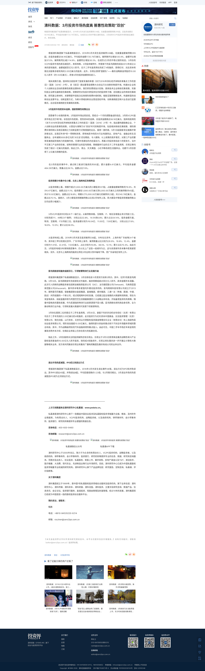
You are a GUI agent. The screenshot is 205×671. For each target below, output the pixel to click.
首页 (30, 17)
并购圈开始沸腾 (155, 153)
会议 (30, 37)
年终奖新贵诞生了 (162, 97)
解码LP (76, 18)
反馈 (63, 642)
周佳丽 (151, 170)
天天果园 (91, 148)
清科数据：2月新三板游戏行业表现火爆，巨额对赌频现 (90, 585)
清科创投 (89, 487)
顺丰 (99, 292)
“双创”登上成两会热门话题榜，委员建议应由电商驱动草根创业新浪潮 (90, 610)
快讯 (30, 26)
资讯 (30, 21)
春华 (70, 288)
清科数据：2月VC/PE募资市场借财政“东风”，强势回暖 (58, 610)
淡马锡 (102, 284)
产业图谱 (59, 18)
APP (170, 2)
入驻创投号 (153, 2)
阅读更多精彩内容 (159, 61)
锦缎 (151, 159)
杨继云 (151, 150)
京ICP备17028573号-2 (101, 668)
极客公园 (152, 188)
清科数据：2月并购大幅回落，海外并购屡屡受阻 (121, 585)
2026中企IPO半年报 (151, 40)
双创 (55, 555)
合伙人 (64, 417)
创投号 (31, 47)
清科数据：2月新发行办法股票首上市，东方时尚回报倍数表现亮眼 (121, 610)
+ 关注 (172, 25)
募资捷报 (85, 18)
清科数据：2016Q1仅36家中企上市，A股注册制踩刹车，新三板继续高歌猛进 (58, 586)
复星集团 (81, 292)
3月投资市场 (65, 555)
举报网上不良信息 (140, 665)
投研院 (111, 18)
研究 (30, 42)
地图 (63, 646)
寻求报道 (162, 2)
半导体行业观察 (154, 179)
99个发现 (103, 18)
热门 (52, 18)
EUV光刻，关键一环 (156, 182)
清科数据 (47, 555)
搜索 (63, 639)
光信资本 (130, 67)
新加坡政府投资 (80, 284)
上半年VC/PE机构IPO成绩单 (154, 48)
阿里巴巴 (54, 292)
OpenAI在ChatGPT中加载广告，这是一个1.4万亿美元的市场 (163, 163)
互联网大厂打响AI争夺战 (158, 191)
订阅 (63, 649)
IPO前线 (68, 18)
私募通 (125, 18)
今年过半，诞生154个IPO (153, 52)
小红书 (101, 148)
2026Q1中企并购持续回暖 (153, 56)
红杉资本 (101, 316)
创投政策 (94, 18)
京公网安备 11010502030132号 (121, 668)
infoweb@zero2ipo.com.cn (123, 665)
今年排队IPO (148, 44)
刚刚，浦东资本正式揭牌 (158, 173)
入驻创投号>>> (159, 200)
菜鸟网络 (113, 64)
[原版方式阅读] (200, 640)
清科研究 (158, 24)
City (118, 18)
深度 (46, 18)
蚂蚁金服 (61, 299)
